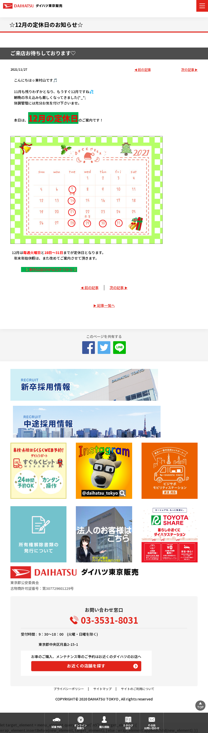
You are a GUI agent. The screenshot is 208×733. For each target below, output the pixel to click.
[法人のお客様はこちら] (104, 534)
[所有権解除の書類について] (38, 534)
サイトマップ (102, 688)
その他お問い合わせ (151, 726)
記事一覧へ (106, 305)
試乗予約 (56, 727)
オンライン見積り (80, 726)
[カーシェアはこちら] (170, 534)
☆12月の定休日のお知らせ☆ (46, 24)
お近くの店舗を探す (86, 666)
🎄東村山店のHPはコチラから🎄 (49, 269)
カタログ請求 (128, 726)
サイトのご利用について (137, 688)
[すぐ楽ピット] (38, 471)
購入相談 (104, 727)
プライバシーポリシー (69, 688)
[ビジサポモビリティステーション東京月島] (170, 471)
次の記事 (187, 70)
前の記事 (144, 70)
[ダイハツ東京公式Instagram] (104, 471)
